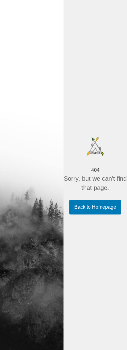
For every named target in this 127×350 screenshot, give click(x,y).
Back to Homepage (95, 207)
